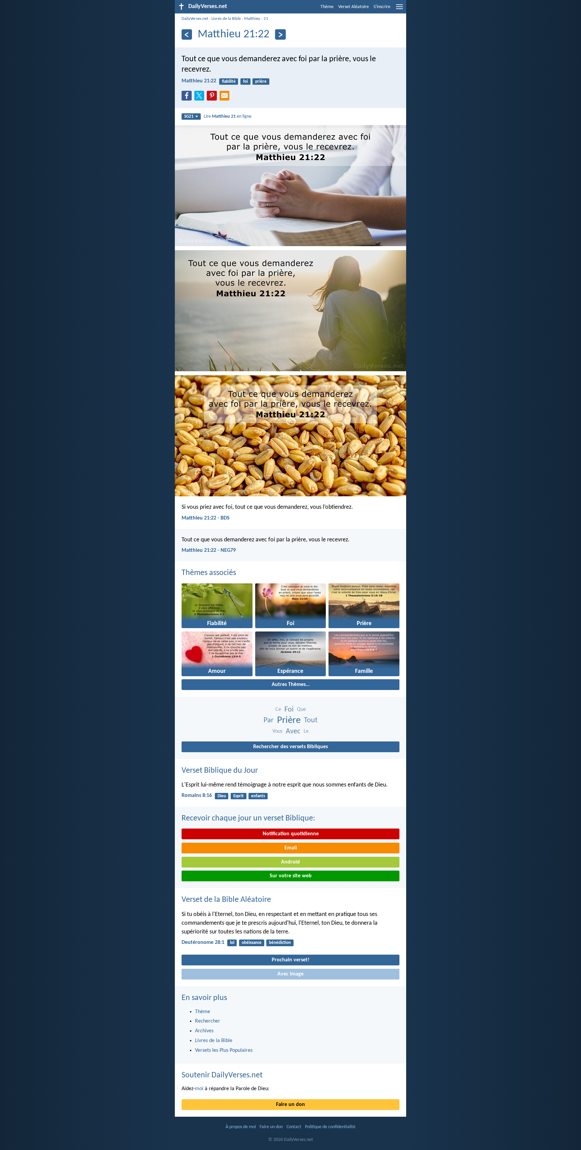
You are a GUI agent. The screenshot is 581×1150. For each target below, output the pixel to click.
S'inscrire (382, 6)
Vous (277, 731)
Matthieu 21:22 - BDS (206, 518)
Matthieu (252, 18)
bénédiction (280, 943)
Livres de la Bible (226, 18)
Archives (204, 1031)
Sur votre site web (291, 876)
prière (261, 81)
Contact (293, 1126)
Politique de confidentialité (330, 1126)
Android (290, 862)
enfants (258, 796)
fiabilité (229, 81)
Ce (278, 709)
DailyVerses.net (195, 18)
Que (301, 709)
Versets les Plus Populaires (224, 1050)
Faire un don (290, 1104)
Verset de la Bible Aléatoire (226, 900)
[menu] (399, 9)
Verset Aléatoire (353, 6)
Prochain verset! (290, 960)
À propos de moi (241, 1126)
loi (232, 943)
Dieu (222, 796)
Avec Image (290, 974)
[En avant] (280, 34)
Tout (310, 720)
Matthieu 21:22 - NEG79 (209, 550)
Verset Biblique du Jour (220, 771)
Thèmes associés (209, 573)
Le (306, 731)
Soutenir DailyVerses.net (222, 1075)
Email (290, 848)
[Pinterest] (213, 97)
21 (266, 18)
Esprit (238, 796)
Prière (289, 720)
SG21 (189, 116)
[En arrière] (187, 34)
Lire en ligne (227, 116)
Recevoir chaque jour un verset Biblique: (248, 818)
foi (245, 81)
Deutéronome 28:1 (203, 942)
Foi (289, 710)
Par (269, 720)
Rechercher (207, 1021)
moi (199, 1088)
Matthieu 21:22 (199, 81)
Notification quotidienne (291, 834)
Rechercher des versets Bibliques (290, 747)
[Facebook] (188, 97)
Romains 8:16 (197, 795)
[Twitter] (200, 97)
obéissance (252, 943)
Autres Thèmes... (291, 684)
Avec (293, 731)
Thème (327, 6)
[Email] (226, 97)
